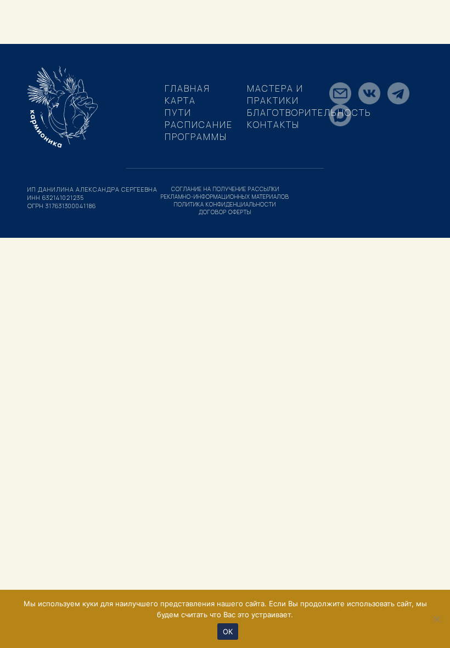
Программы (196, 137)
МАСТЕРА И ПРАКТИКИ (275, 94)
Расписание (199, 125)
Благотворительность (309, 113)
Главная (187, 88)
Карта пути (180, 106)
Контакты (273, 125)
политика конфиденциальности (225, 204)
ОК (228, 631)
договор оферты (225, 212)
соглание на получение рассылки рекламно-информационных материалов (225, 192)
